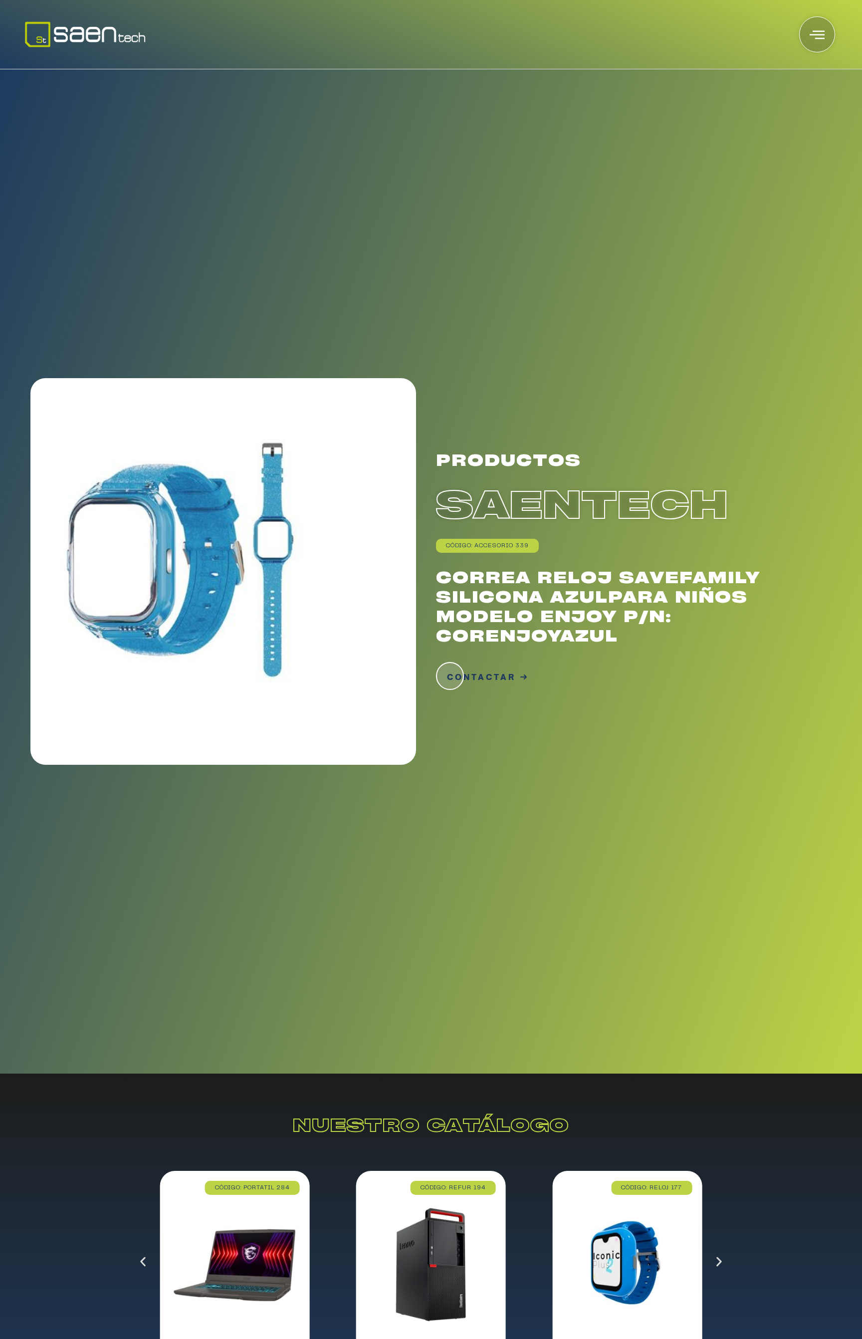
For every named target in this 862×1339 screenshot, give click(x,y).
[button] (143, 1262)
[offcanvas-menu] (817, 34)
